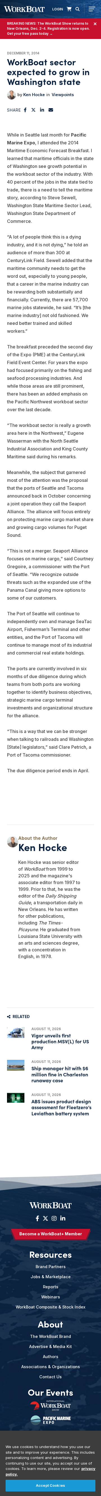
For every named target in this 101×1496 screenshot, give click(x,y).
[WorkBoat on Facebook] (37, 1218)
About (50, 1324)
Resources (50, 1254)
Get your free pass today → (30, 33)
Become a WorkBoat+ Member (50, 1233)
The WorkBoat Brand (50, 1336)
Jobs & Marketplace (51, 1276)
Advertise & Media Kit (50, 1346)
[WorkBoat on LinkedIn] (62, 1218)
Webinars (50, 1296)
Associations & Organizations (50, 1366)
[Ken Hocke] (11, 95)
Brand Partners (51, 1266)
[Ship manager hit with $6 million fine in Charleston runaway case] (15, 1065)
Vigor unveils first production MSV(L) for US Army (60, 1041)
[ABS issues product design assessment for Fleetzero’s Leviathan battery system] (15, 1098)
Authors (50, 1356)
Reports (50, 1286)
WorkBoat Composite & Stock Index (50, 1307)
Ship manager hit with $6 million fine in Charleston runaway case (59, 1074)
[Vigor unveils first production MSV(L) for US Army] (15, 1032)
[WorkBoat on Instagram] (54, 1218)
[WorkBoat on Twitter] (45, 1218)
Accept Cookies (50, 1485)
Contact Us (50, 1376)
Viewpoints (63, 94)
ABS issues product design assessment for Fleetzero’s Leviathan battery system (61, 1107)
